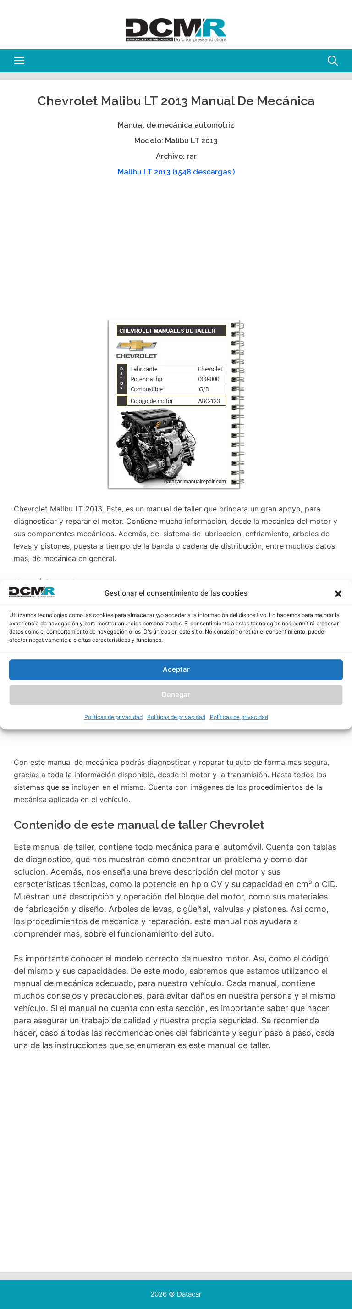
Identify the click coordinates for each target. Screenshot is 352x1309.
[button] (338, 593)
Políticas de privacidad (113, 716)
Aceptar (176, 669)
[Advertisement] (175, 252)
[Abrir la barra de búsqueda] (333, 60)
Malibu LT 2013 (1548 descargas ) (176, 172)
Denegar (176, 695)
